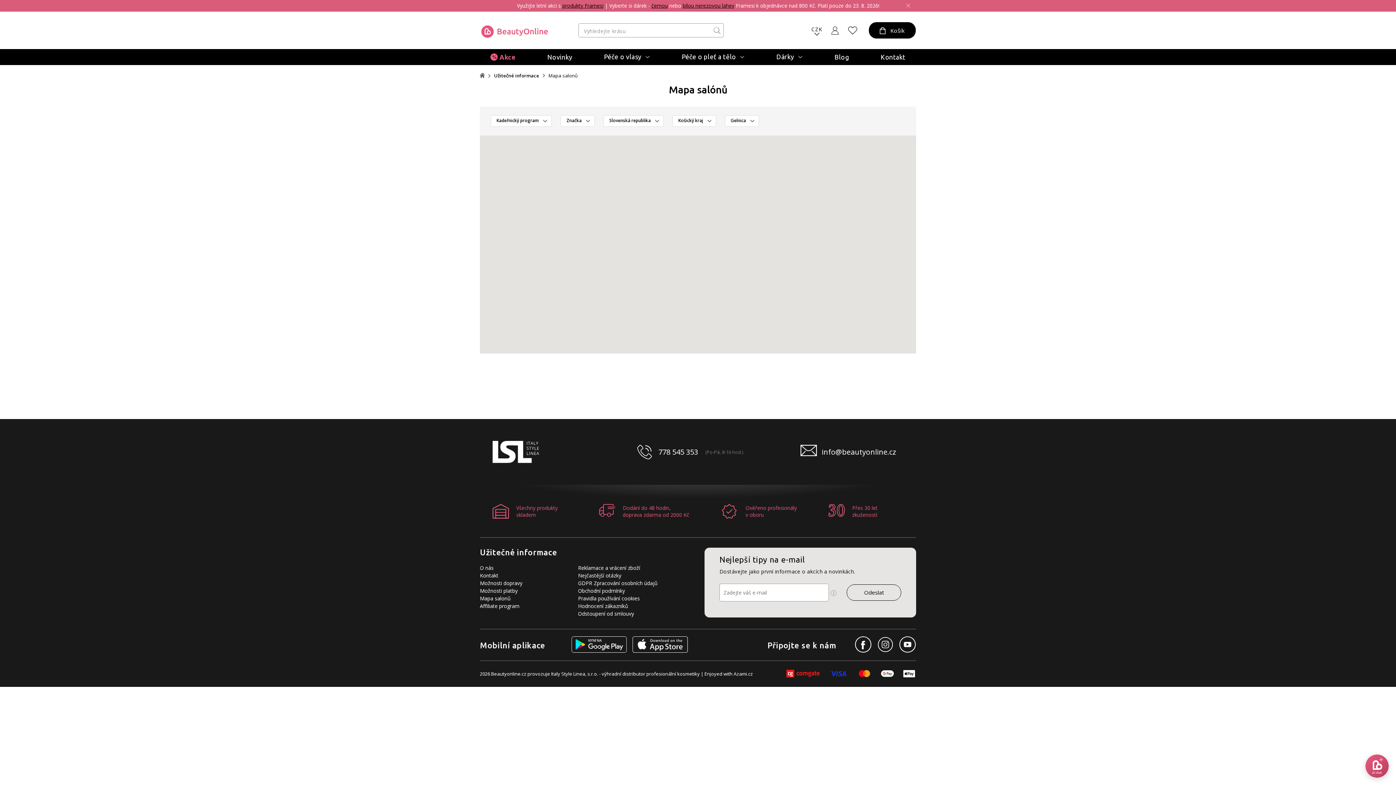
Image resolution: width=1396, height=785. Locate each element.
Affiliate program (500, 606)
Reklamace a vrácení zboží (609, 567)
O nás (487, 567)
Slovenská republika (630, 120)
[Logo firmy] (514, 31)
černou (659, 5)
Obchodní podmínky (601, 590)
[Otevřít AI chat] (1377, 766)
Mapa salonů (495, 598)
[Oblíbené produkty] (853, 31)
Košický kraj (690, 120)
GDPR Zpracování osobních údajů (618, 583)
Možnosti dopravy (501, 583)
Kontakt (893, 57)
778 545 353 (678, 452)
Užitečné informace (516, 75)
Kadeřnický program (518, 120)
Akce (508, 57)
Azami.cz (743, 674)
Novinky (560, 57)
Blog (841, 57)
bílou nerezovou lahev (708, 5)
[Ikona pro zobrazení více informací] (834, 593)
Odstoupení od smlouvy (606, 613)
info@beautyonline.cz (859, 452)
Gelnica (738, 120)
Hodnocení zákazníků (603, 606)
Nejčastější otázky (599, 575)
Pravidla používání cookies (609, 598)
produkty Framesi (582, 5)
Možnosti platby (499, 590)
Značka (574, 120)
